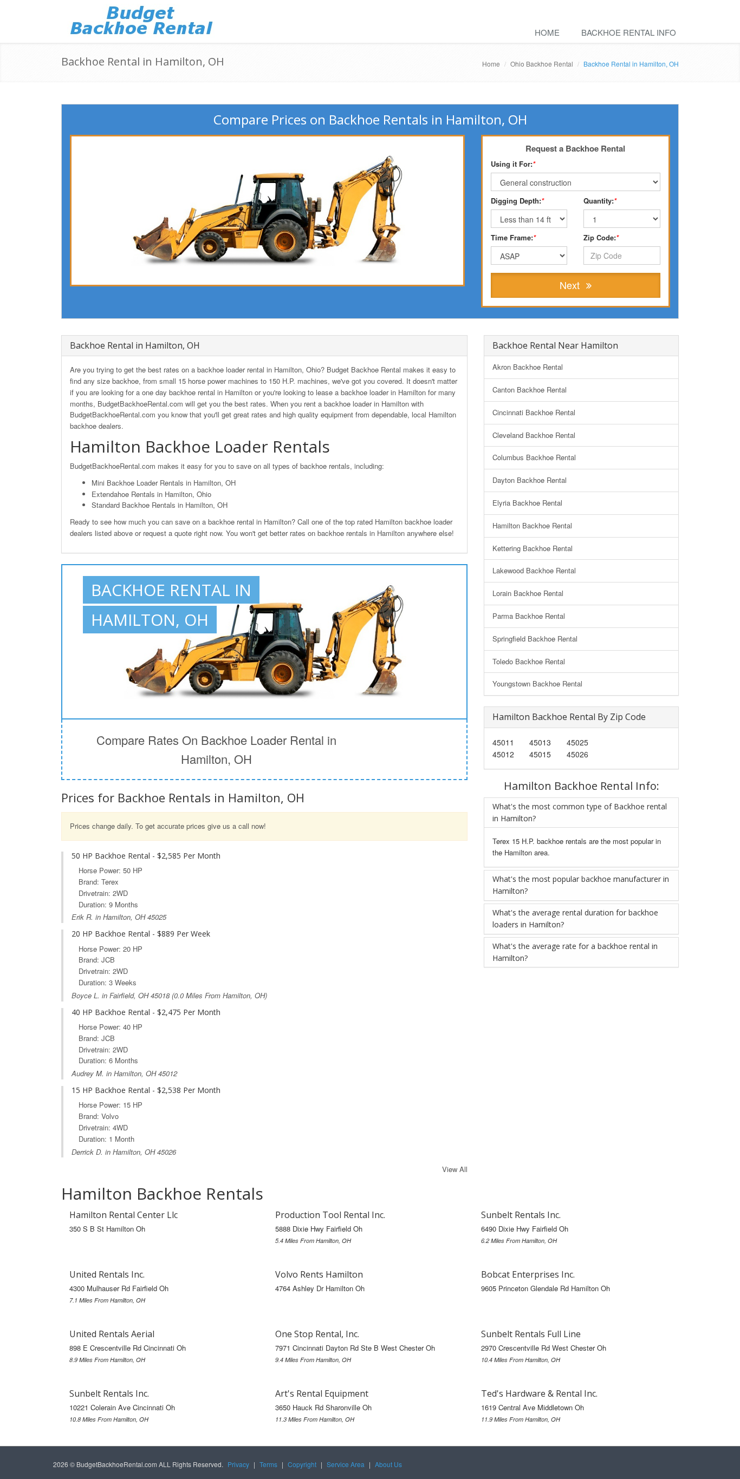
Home (547, 32)
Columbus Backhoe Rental (534, 457)
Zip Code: (601, 237)
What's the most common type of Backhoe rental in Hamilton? (579, 812)
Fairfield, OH (128, 995)
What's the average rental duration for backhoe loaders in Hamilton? (575, 918)
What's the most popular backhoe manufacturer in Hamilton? (580, 885)
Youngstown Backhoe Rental (537, 683)
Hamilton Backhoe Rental (532, 525)
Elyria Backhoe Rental (527, 503)
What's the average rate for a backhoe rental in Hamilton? (575, 952)
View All (455, 1169)
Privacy (238, 1464)
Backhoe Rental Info (628, 32)
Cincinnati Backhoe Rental (533, 412)
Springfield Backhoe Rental (534, 638)
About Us (388, 1464)
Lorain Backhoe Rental (527, 593)
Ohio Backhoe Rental (541, 63)
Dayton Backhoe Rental (529, 480)
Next (571, 285)
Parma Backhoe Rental (528, 616)
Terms (268, 1464)
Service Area (346, 1464)
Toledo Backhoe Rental (528, 661)
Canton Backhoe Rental (529, 389)
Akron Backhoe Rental (527, 367)
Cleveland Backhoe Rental (533, 435)
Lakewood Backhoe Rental (534, 570)
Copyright (302, 1464)
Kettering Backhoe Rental (532, 548)
